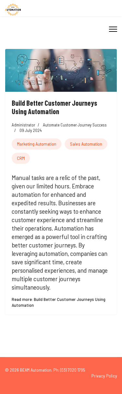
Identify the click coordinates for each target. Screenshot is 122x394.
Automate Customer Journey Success (75, 124)
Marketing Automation (36, 144)
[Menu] (113, 29)
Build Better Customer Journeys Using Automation (54, 107)
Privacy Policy (104, 375)
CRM (21, 158)
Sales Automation (86, 144)
